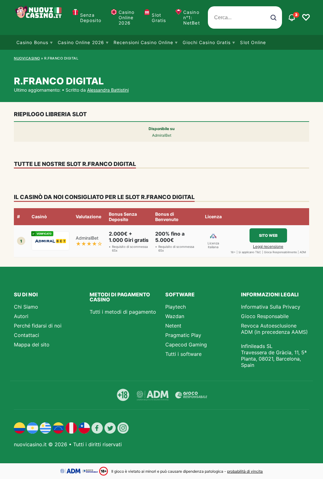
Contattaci (26, 335)
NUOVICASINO (27, 58)
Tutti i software (183, 354)
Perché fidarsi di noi (38, 325)
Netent (173, 325)
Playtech (175, 307)
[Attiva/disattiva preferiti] (306, 17)
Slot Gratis (159, 17)
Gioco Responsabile (265, 316)
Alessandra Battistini (108, 90)
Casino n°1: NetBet (191, 17)
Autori (21, 316)
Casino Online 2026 (127, 17)
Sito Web (268, 235)
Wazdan (174, 316)
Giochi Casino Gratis (207, 42)
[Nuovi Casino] (39, 17)
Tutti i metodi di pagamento (123, 312)
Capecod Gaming (186, 344)
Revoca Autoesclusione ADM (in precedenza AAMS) (274, 328)
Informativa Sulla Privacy (270, 307)
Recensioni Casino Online (143, 42)
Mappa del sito (32, 344)
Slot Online (253, 42)
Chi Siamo (26, 307)
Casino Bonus (32, 42)
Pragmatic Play (183, 335)
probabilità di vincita (245, 471)
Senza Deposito (90, 17)
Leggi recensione (268, 246)
